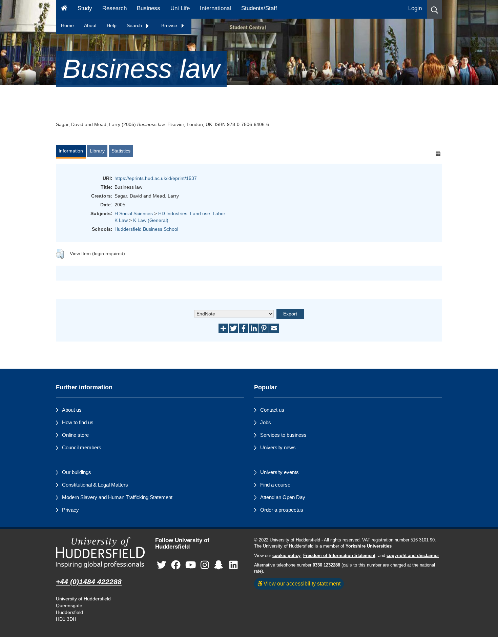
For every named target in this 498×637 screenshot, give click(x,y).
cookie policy (286, 555)
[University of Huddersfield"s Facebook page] (176, 565)
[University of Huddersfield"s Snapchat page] (220, 565)
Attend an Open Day (282, 497)
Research (114, 8)
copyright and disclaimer (413, 555)
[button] (434, 9)
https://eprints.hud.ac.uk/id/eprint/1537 (156, 178)
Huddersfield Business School (146, 229)
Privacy (70, 510)
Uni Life (180, 8)
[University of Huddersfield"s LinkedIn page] (233, 565)
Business (148, 8)
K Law (121, 220)
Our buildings (76, 472)
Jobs (265, 422)
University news (278, 447)
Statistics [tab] (120, 150)
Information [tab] (71, 150)
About (90, 25)
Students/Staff (259, 8)
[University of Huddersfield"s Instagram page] (205, 565)
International (215, 8)
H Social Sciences (134, 213)
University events (279, 472)
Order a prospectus (281, 510)
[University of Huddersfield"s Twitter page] (161, 565)
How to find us (78, 422)
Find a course (275, 485)
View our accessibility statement (301, 583)
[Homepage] (64, 9)
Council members (81, 447)
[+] (437, 154)
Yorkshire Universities (369, 546)
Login (415, 8)
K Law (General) (150, 220)
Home (67, 25)
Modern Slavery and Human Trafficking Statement (117, 497)
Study (85, 8)
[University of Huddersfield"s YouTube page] (190, 565)
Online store (75, 435)
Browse (170, 25)
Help (112, 25)
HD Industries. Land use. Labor (191, 213)
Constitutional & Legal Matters (95, 485)
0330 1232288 (326, 565)
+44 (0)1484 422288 (89, 581)
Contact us (272, 410)
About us (72, 410)
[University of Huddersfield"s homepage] (100, 552)
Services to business (283, 435)
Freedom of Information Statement (339, 555)
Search (135, 25)
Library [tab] (97, 150)
